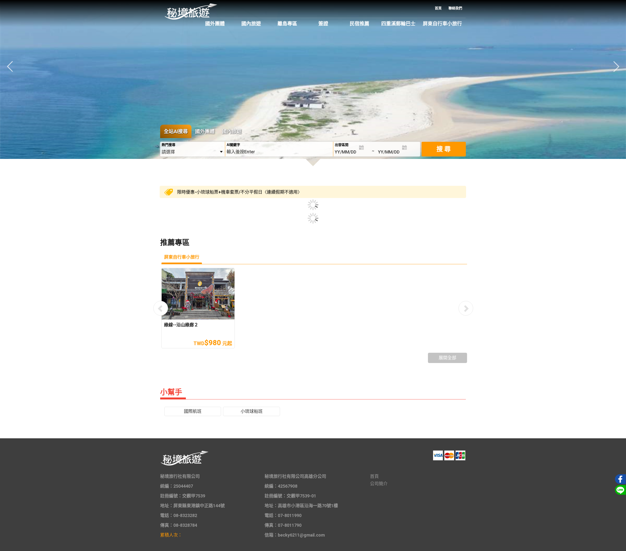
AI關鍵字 (233, 145)
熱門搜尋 (168, 145)
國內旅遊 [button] (251, 24)
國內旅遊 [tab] (232, 131)
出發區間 (341, 145)
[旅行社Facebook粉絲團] (620, 478)
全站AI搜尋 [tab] (176, 131)
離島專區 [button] (287, 24)
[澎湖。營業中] (313, 96)
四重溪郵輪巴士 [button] (398, 24)
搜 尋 (443, 149)
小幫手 (171, 392)
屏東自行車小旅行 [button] (442, 24)
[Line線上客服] (620, 489)
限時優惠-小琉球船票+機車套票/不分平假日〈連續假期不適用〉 (239, 192)
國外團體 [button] (215, 24)
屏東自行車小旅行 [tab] (181, 257)
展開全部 (447, 357)
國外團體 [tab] (205, 131)
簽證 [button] (323, 24)
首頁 (438, 8)
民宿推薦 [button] (359, 24)
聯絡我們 (455, 8)
